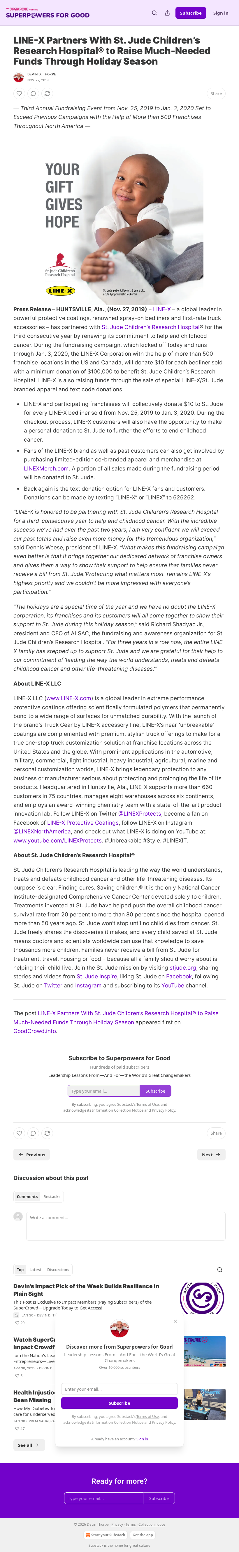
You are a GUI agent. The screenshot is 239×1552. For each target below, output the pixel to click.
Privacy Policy (163, 1422)
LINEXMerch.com (46, 468)
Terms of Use (147, 1416)
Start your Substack (108, 1534)
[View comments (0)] (33, 93)
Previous (35, 1154)
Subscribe (191, 13)
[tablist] (38, 1197)
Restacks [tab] (51, 1196)
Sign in (221, 13)
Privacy (117, 1524)
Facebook (179, 976)
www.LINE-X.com (68, 698)
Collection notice (151, 1524)
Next (207, 1154)
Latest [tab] (35, 1269)
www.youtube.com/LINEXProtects (57, 840)
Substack (96, 1545)
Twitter (53, 985)
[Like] (19, 93)
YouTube (172, 985)
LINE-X (162, 309)
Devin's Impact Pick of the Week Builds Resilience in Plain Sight (86, 1290)
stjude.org (183, 967)
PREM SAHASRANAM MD (49, 1421)
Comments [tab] (27, 1196)
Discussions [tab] (58, 1269)
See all (25, 1445)
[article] (119, 1304)
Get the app (143, 1534)
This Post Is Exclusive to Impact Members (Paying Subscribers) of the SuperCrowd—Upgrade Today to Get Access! (82, 1305)
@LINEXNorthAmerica (42, 831)
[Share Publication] (167, 13)
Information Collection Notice (117, 1422)
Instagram (88, 985)
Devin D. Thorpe (41, 74)
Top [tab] (20, 1269)
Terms (131, 1524)
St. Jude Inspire (97, 976)
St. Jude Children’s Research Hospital (151, 327)
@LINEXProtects (139, 813)
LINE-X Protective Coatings (83, 822)
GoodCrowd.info (34, 1031)
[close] (175, 1321)
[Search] (154, 13)
